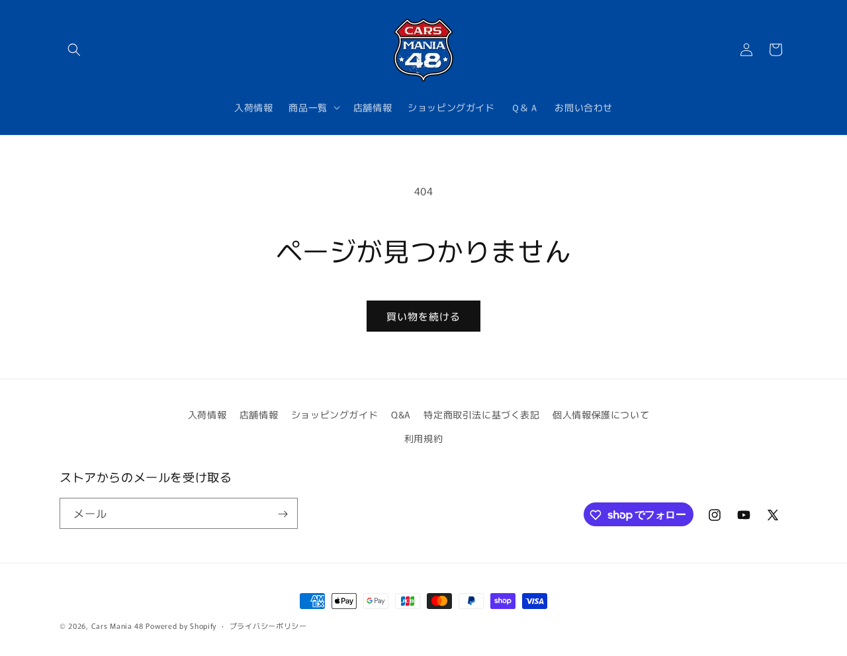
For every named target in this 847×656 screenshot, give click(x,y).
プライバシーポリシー (268, 625)
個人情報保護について (601, 414)
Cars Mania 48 (117, 625)
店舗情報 (259, 414)
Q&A (401, 414)
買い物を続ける (423, 316)
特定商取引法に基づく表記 (481, 414)
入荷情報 (207, 414)
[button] (74, 49)
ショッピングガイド (334, 414)
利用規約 (423, 437)
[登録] (282, 514)
